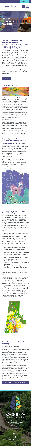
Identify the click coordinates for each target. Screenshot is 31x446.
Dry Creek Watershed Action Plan (15, 382)
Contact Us (24, 1)
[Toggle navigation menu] (27, 7)
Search (23, 6)
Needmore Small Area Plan (12, 143)
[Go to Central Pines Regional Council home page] (10, 7)
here (6, 78)
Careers (15, 430)
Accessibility (15, 428)
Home (3, 18)
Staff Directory (15, 431)
